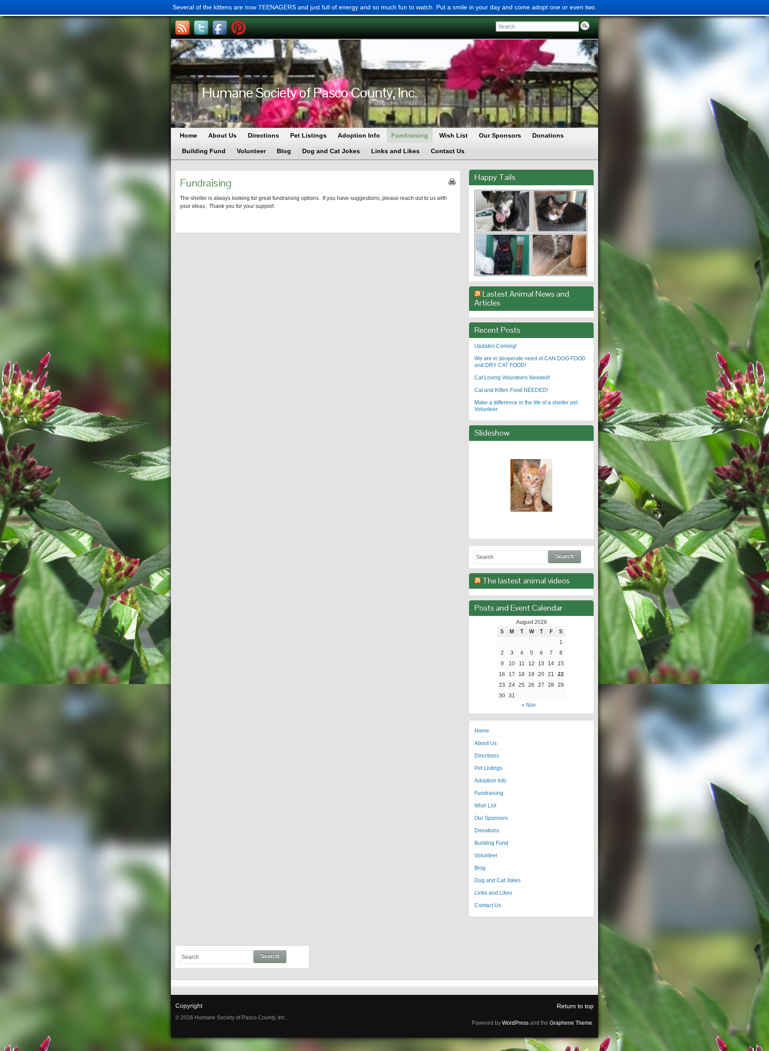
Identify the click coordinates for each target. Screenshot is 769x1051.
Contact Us (487, 905)
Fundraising (488, 793)
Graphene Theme (571, 1023)
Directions (486, 756)
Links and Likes (493, 893)
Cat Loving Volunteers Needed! (512, 378)
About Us (485, 743)
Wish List (485, 806)
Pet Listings (488, 768)
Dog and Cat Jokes (497, 880)
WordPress (515, 1023)
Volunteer (486, 855)
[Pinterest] (238, 27)
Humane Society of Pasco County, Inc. (309, 92)
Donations (486, 830)
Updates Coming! (495, 346)
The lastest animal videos (526, 580)
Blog (480, 868)
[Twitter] (201, 27)
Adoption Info (490, 781)
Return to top (575, 1006)
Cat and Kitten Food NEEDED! (511, 390)
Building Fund (491, 843)
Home (481, 731)
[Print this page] (452, 181)
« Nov (529, 705)
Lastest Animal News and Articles (521, 298)
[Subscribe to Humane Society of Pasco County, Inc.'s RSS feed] (182, 27)
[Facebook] (220, 27)
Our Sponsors (491, 818)
